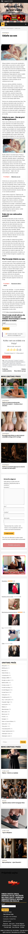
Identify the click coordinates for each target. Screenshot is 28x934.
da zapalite (11, 270)
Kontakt (22, 927)
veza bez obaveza (12, 365)
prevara (4, 362)
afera (6, 360)
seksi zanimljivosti (11, 362)
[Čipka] (14, 651)
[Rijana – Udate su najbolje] (14, 759)
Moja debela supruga (20, 370)
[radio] (8, 350)
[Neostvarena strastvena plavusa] (14, 619)
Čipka (7, 643)
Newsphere (15, 932)
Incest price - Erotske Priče (9, 919)
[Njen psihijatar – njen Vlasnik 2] (14, 848)
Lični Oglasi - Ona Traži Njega (10, 916)
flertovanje (11, 360)
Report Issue (6, 357)
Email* (4, 323)
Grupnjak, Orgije (5, 702)
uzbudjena (5, 365)
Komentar (7, 487)
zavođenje (9, 366)
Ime (5, 506)
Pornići (3, 716)
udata (7, 363)
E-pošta (6, 512)
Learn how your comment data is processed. (13, 539)
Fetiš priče (4, 694)
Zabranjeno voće (6, 733)
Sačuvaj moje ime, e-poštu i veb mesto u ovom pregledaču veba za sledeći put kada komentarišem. (13, 527)
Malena (3, 707)
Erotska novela (5, 685)
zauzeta (4, 366)
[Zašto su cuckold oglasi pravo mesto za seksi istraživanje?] (14, 453)
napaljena (16, 360)
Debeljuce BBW (5, 677)
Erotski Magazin (5, 32)
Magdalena (8, 581)
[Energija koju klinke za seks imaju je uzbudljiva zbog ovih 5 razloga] (14, 421)
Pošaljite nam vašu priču (18, 925)
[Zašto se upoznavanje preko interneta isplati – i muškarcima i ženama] (14, 388)
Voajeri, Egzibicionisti (7, 731)
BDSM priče (4, 668)
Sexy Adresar (15, 927)
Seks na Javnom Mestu (7, 721)
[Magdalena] (14, 588)
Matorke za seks (7, 921)
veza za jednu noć (21, 365)
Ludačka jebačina (7, 370)
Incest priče (5, 704)
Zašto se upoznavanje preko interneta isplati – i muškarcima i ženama (12, 404)
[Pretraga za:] (11, 742)
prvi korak (17, 89)
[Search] (26, 24)
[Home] (3, 24)
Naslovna (5, 923)
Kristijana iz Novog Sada (11, 596)
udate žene (18, 363)
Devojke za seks (6, 680)
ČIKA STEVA (5, 673)
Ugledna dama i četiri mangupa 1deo (13, 802)
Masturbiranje (5, 709)
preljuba (21, 360)
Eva (6, 628)
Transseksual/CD (6, 728)
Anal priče (4, 665)
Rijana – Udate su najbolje (10, 773)
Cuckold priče (5, 675)
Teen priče (4, 726)
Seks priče (4, 724)
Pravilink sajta (7, 927)
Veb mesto (6, 518)
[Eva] (14, 635)
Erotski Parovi (5, 692)
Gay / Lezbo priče (6, 699)
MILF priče (4, 711)
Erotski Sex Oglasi (7, 912)
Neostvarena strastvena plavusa (13, 612)
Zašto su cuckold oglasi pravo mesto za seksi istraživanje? (13, 467)
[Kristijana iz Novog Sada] (14, 604)
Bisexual (4, 670)
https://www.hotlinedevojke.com (14, 312)
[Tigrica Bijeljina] (14, 819)
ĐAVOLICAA (5, 682)
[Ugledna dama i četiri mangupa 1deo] (14, 789)
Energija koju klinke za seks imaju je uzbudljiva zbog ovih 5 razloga (13, 436)
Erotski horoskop (6, 687)
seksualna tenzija (20, 362)
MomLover (4, 714)
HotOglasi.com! (17, 335)
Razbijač (4, 719)
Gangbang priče (5, 697)
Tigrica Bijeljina (7, 832)
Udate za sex (12, 363)
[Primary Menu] (6, 24)
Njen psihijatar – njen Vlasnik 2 (11, 862)
